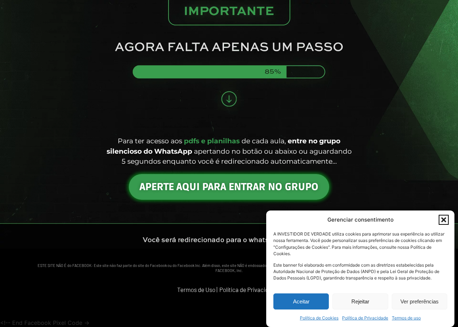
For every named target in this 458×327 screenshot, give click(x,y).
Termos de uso (406, 318)
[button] (443, 219)
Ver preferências (419, 301)
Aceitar (301, 301)
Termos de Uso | (197, 289)
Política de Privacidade (365, 318)
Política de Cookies (319, 318)
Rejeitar (360, 301)
